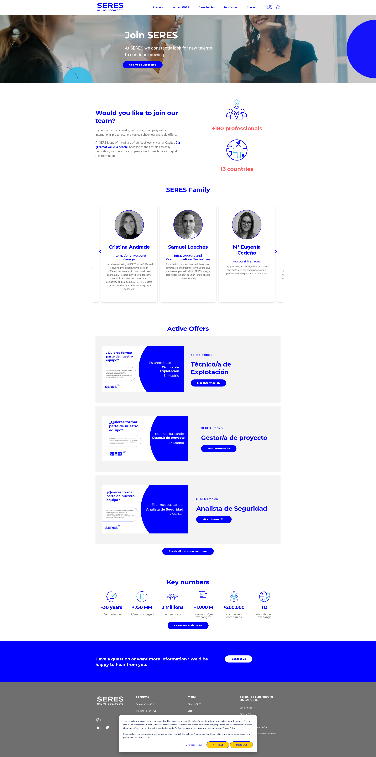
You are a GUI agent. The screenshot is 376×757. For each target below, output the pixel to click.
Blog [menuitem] (190, 710)
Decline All (241, 744)
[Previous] (100, 251)
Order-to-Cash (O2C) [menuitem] (145, 704)
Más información (208, 383)
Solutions (158, 7)
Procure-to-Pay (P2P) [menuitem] (146, 710)
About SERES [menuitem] (194, 704)
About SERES (181, 7)
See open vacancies (142, 64)
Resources (230, 7)
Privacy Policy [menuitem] (247, 714)
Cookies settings (194, 744)
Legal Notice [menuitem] (246, 707)
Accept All (218, 744)
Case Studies (207, 7)
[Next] (275, 251)
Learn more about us (188, 625)
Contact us (238, 659)
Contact (252, 7)
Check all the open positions (188, 551)
